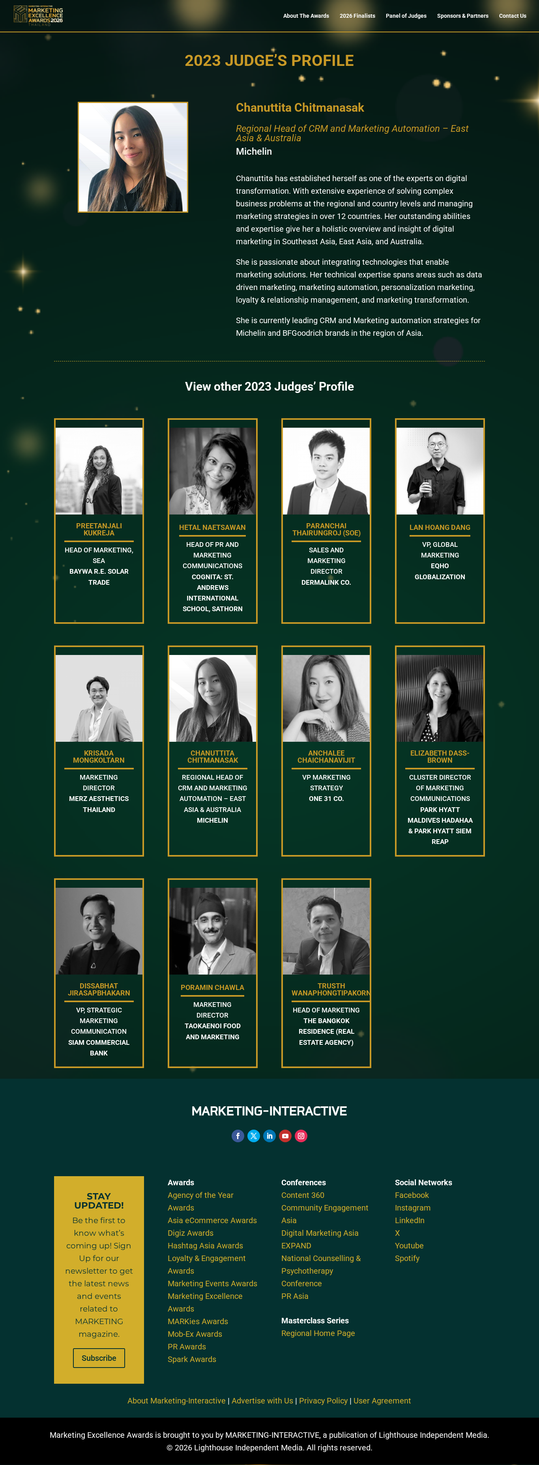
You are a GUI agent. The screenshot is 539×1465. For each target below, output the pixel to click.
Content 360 (302, 1195)
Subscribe (99, 1358)
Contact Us (512, 16)
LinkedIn (410, 1220)
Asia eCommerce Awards (212, 1220)
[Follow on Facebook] (238, 1136)
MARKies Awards (198, 1321)
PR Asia (295, 1296)
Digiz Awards (190, 1233)
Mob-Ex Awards (195, 1334)
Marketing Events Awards (212, 1283)
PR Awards (187, 1346)
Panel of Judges (406, 16)
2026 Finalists (357, 16)
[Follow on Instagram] (301, 1136)
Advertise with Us (262, 1400)
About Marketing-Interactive (176, 1400)
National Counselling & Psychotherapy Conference (321, 1271)
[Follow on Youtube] (285, 1136)
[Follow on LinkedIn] (269, 1136)
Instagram (413, 1207)
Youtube (409, 1245)
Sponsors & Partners (462, 16)
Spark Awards (192, 1359)
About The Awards (306, 16)
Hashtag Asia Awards (205, 1245)
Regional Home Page (318, 1333)
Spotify (407, 1258)
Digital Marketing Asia (320, 1233)
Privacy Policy (323, 1400)
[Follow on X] (253, 1136)
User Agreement (382, 1400)
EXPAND (296, 1245)
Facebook (412, 1195)
